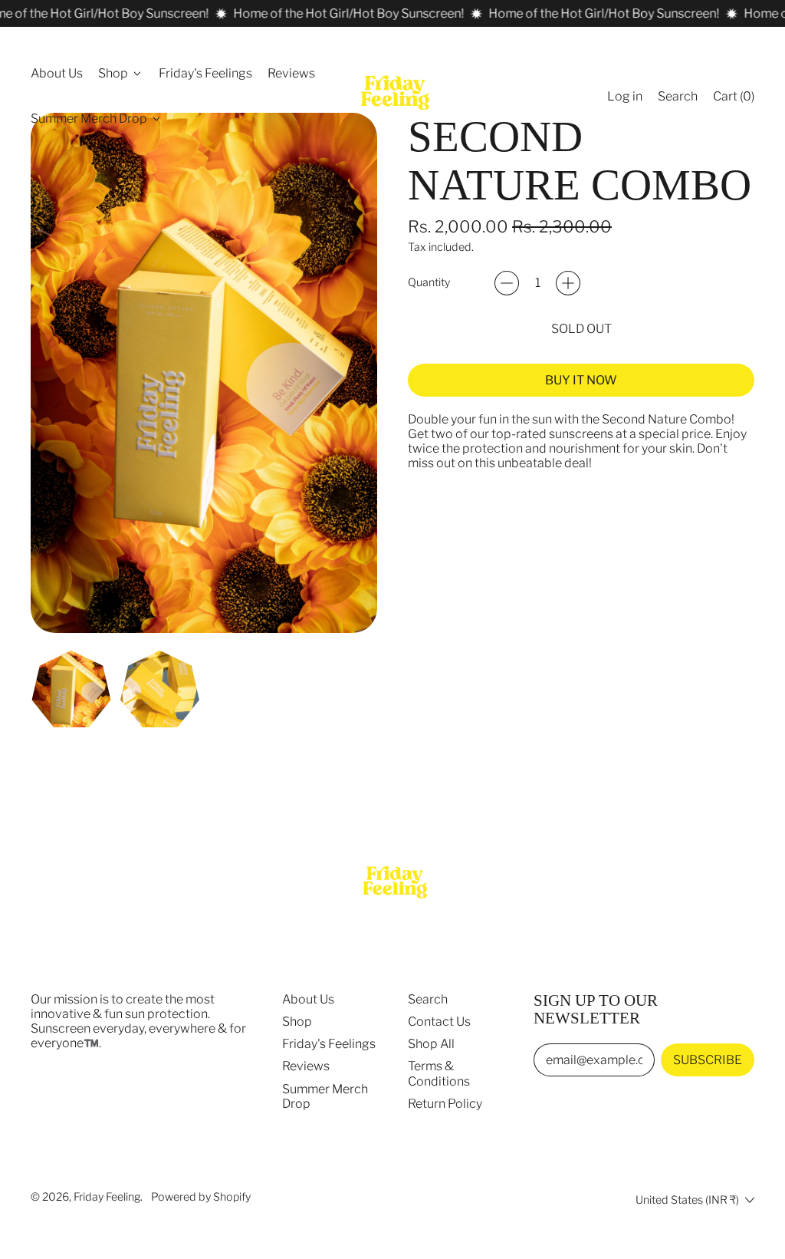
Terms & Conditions (439, 1073)
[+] (568, 283)
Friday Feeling (107, 1197)
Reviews (291, 73)
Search (428, 999)
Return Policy (445, 1103)
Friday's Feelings (205, 73)
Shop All (431, 1044)
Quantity (429, 282)
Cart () (733, 99)
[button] (677, 96)
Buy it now (581, 380)
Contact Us (439, 1021)
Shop (297, 1021)
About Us (57, 73)
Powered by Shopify (201, 1197)
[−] (506, 283)
